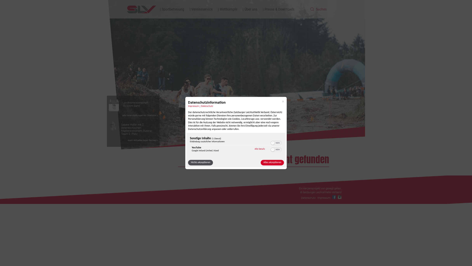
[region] (236, 145)
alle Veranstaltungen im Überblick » (140, 115)
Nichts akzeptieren (200, 162)
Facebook (334, 197)
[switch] (276, 143)
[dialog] (236, 133)
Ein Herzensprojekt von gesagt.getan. (320, 188)
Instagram (339, 197)
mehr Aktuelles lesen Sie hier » (143, 140)
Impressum (193, 106)
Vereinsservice (202, 9)
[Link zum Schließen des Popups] (283, 101)
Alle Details (260, 149)
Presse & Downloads (279, 9)
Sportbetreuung (173, 9)
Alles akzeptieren (272, 162)
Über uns (250, 9)
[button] (272, 143)
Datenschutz (207, 106)
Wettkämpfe (228, 9)
